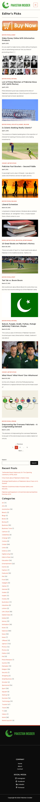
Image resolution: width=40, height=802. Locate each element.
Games (4, 586)
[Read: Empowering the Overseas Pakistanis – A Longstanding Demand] (20, 404)
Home (20, 763)
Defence (5, 551)
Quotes (4, 663)
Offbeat (4, 640)
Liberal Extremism (10, 204)
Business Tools (7, 528)
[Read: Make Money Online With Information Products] (20, 26)
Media (4, 618)
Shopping (5, 676)
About (20, 766)
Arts (3, 506)
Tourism (4, 704)
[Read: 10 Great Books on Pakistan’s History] (20, 228)
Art (3, 503)
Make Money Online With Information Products (18, 39)
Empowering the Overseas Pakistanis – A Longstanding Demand (19, 425)
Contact (20, 769)
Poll (3, 656)
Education (19, 240)
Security (4, 672)
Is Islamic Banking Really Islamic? (17, 128)
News (4, 634)
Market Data (6, 615)
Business (5, 525)
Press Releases (7, 660)
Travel (4, 708)
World (4, 717)
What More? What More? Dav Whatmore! (20, 375)
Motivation (5, 624)
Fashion (4, 570)
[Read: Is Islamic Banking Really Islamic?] (20, 110)
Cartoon (5, 532)
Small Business (7, 679)
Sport (13, 277)
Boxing (4, 522)
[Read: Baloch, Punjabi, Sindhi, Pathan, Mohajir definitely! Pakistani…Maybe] (20, 305)
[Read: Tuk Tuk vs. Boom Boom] (20, 265)
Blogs (4, 515)
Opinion (13, 421)
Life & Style (14, 124)
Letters (4, 608)
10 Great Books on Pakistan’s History (18, 243)
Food (3, 580)
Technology (6, 701)
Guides (4, 592)
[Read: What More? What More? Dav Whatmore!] (20, 355)
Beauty (4, 512)
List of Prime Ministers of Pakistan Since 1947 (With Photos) (19, 83)
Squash (4, 692)
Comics (4, 541)
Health (4, 596)
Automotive (6, 509)
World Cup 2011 (7, 720)
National (14, 78)
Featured (5, 573)
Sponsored (5, 685)
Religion (26, 124)
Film (3, 576)
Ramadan (5, 666)
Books (4, 240)
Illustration (5, 602)
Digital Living (6, 554)
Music (4, 627)
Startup (4, 695)
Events (4, 567)
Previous (19, 444)
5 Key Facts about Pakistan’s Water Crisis (15, 478)
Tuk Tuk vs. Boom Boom (12, 280)
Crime (4, 548)
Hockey (4, 599)
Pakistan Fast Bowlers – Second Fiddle (19, 166)
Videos (4, 714)
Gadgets (5, 583)
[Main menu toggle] (35, 5)
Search (4, 460)
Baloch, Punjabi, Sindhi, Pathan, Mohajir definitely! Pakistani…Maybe (19, 325)
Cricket (4, 163)
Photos (4, 647)
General (4, 589)
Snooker (4, 682)
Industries (5, 605)
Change (4, 538)
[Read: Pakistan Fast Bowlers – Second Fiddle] (20, 151)
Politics (4, 653)
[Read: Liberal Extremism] (20, 188)
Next (21, 451)
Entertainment (27, 240)
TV (3, 711)
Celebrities (5, 535)
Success (5, 698)
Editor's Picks (6, 35)
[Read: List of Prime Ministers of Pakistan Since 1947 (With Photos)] (20, 65)
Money (13, 35)
